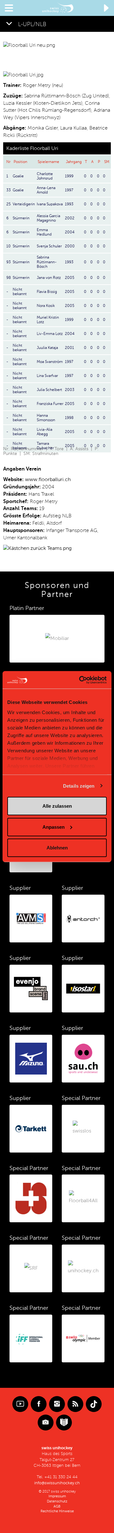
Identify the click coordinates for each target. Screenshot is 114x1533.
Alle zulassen (57, 806)
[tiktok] (94, 1404)
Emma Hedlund (44, 232)
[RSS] (75, 1404)
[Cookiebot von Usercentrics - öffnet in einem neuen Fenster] (80, 680)
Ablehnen (57, 847)
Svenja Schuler (49, 246)
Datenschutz (57, 1501)
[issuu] (64, 1422)
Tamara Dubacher (45, 445)
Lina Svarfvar (47, 375)
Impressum (57, 1496)
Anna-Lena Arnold (46, 190)
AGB (57, 1506)
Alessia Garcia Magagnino (48, 218)
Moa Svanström (50, 361)
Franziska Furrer (50, 403)
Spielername (48, 162)
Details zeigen (78, 785)
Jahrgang (74, 162)
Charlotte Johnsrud (45, 176)
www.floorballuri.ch (48, 479)
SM (106, 162)
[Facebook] (39, 1404)
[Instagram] (57, 1404)
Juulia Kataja (47, 347)
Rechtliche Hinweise (57, 1511)
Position (20, 162)
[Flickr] (46, 1422)
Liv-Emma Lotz (50, 333)
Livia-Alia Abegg (44, 431)
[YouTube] (20, 1404)
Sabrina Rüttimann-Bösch (47, 262)
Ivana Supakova (50, 204)
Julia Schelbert (49, 389)
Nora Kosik (46, 305)
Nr (8, 162)
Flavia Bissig (47, 291)
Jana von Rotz (49, 277)
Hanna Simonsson (46, 417)
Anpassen (53, 826)
